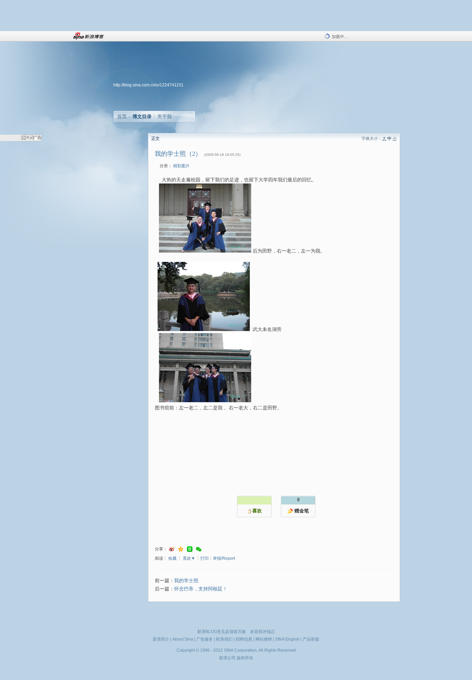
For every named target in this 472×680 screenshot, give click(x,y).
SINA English (287, 639)
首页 (122, 116)
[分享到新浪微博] (171, 549)
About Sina (182, 639)
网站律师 (263, 639)
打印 (204, 558)
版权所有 (245, 657)
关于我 (164, 116)
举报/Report (224, 558)
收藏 (172, 558)
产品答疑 (311, 639)
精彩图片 (181, 165)
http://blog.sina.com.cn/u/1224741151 (148, 85)
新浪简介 (161, 639)
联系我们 (224, 639)
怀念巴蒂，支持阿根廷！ (200, 589)
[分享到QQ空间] (180, 549)
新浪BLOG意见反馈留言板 (221, 631)
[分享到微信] (198, 549)
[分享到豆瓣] (189, 549)
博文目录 (142, 116)
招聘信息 (244, 639)
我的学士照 (186, 580)
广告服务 (204, 639)
